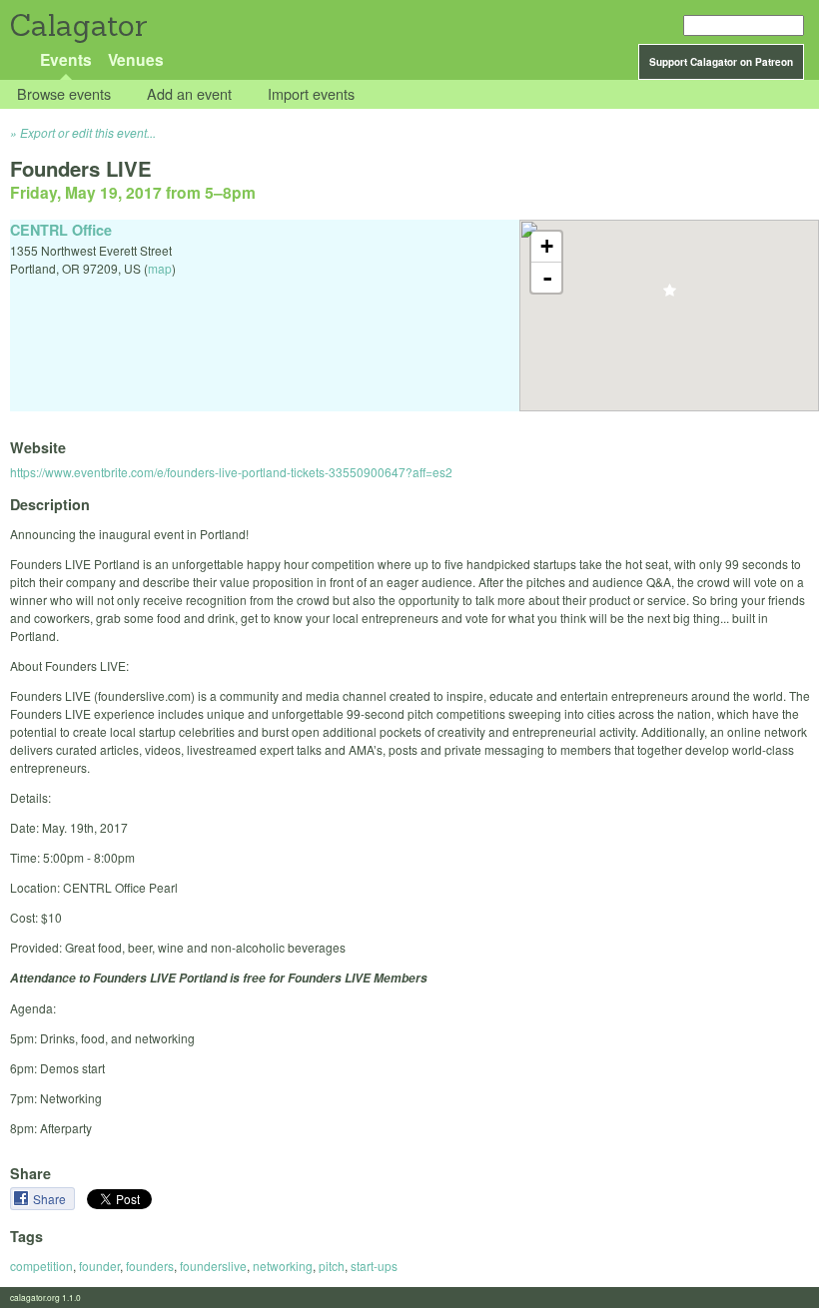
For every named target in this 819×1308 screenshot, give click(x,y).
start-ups (374, 1265)
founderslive (213, 1265)
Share (51, 1198)
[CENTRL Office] (669, 296)
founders (150, 1265)
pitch (332, 1265)
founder (99, 1265)
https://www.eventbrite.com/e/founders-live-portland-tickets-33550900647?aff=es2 (231, 471)
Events (66, 59)
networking (283, 1265)
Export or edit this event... (88, 132)
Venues (136, 59)
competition (41, 1265)
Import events (311, 94)
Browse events (64, 94)
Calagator (77, 25)
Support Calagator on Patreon (721, 62)
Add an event (189, 94)
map (160, 268)
